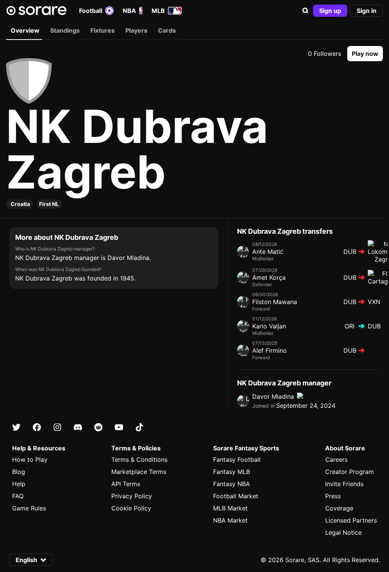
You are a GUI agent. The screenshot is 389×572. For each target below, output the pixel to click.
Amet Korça (269, 277)
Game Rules (29, 508)
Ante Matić (267, 251)
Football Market (235, 496)
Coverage (339, 508)
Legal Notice (343, 532)
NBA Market (230, 520)
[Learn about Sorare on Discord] (78, 427)
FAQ (18, 496)
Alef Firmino (269, 350)
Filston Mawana (274, 302)
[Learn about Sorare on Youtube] (119, 427)
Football (90, 10)
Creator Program (349, 471)
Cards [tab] (167, 30)
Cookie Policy (131, 508)
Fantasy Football (237, 459)
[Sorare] (36, 10)
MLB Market (230, 508)
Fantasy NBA (231, 484)
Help (18, 484)
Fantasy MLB (231, 471)
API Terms (125, 484)
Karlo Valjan (269, 326)
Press (333, 496)
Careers (336, 459)
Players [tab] (136, 30)
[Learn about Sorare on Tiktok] (139, 427)
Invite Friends (344, 484)
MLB (158, 10)
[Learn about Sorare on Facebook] (37, 427)
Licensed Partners (351, 520)
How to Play (29, 459)
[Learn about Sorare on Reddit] (98, 427)
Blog (18, 471)
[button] (305, 10)
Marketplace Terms (138, 471)
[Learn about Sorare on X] (16, 427)
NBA (129, 10)
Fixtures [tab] (102, 30)
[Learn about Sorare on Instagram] (57, 427)
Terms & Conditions (139, 459)
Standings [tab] (65, 30)
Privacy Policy (131, 496)
